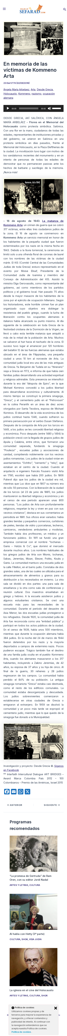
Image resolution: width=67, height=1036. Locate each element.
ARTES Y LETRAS (19, 885)
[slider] (57, 108)
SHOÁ (24, 939)
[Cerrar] (55, 1008)
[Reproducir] (8, 108)
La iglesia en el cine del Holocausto (31, 990)
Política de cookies (21, 1032)
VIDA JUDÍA (35, 939)
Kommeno (24, 93)
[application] (33, 108)
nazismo (36, 93)
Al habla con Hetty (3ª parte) (27, 934)
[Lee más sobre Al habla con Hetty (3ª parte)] (33, 911)
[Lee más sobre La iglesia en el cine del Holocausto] (33, 966)
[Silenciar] (49, 108)
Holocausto (10, 93)
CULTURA (34, 885)
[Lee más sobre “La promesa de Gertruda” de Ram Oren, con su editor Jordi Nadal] (33, 853)
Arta (33, 89)
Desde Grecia (45, 89)
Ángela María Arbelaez (16, 89)
